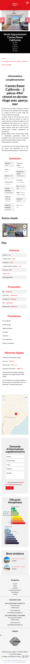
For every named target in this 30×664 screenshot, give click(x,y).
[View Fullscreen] (4, 402)
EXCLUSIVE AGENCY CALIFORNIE (15, 615)
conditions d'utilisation (11, 662)
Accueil (3, 58)
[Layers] (25, 397)
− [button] (3, 399)
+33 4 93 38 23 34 (15, 610)
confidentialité (26, 660)
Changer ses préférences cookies (12, 656)
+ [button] (3, 396)
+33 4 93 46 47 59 (15, 622)
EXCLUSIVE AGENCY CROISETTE (15, 603)
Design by (27, 656)
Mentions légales (23, 651)
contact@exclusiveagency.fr (15, 612)
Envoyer (9, 487)
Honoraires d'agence (16, 654)
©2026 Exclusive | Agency (9, 652)
